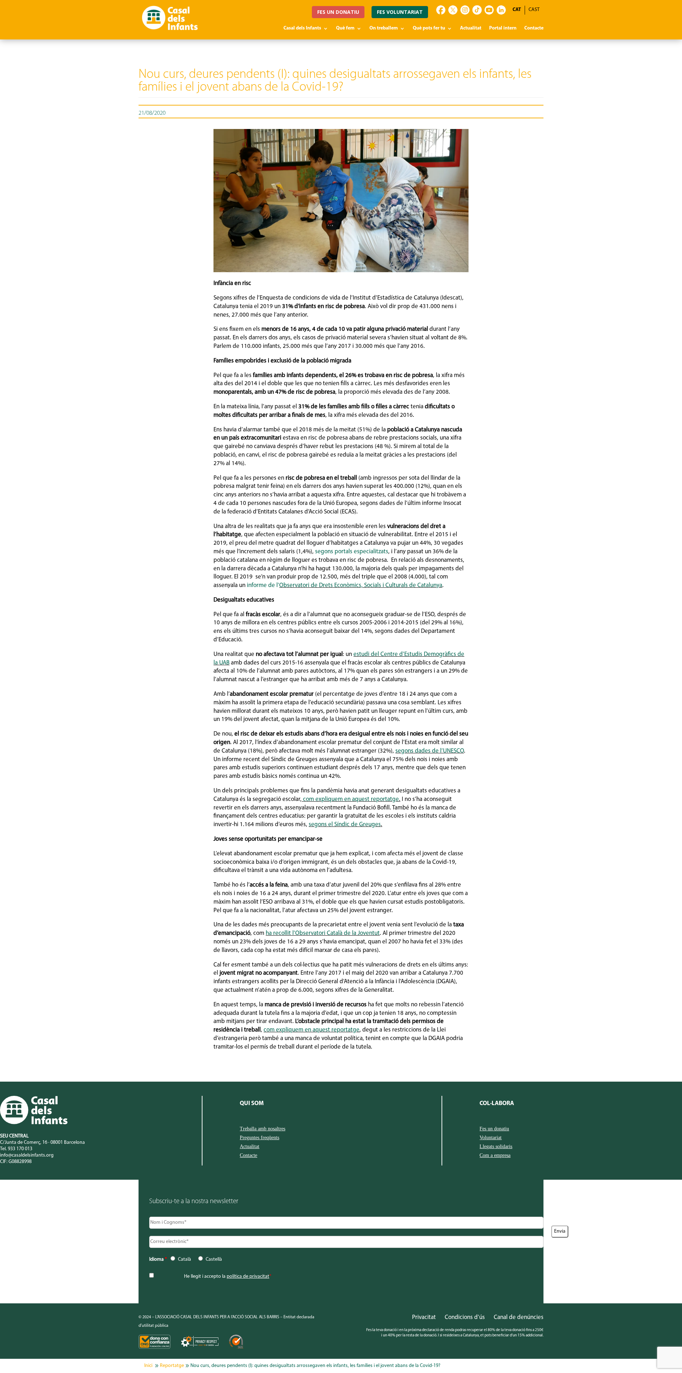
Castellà (214, 1259)
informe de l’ (263, 585)
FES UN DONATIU (338, 12)
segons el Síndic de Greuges (345, 825)
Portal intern (502, 28)
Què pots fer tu (429, 28)
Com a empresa (495, 1155)
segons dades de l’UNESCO (429, 751)
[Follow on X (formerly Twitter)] (453, 10)
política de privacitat (248, 1276)
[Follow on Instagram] (465, 10)
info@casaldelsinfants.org (27, 1155)
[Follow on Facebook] (440, 10)
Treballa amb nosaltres (262, 1128)
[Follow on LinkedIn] (501, 10)
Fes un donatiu (494, 1128)
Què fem (345, 28)
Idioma (158, 1259)
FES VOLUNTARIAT (400, 12)
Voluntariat (491, 1137)
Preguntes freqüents (259, 1137)
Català (184, 1259)
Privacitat (424, 1317)
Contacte (533, 28)
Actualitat (470, 28)
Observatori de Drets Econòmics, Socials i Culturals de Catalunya (360, 585)
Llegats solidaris (496, 1146)
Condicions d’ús (465, 1317)
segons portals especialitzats (351, 552)
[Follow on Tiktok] (477, 10)
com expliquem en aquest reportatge (351, 799)
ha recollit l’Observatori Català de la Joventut (323, 933)
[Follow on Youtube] (489, 10)
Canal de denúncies (518, 1317)
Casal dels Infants (302, 28)
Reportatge (172, 1365)
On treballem (383, 28)
